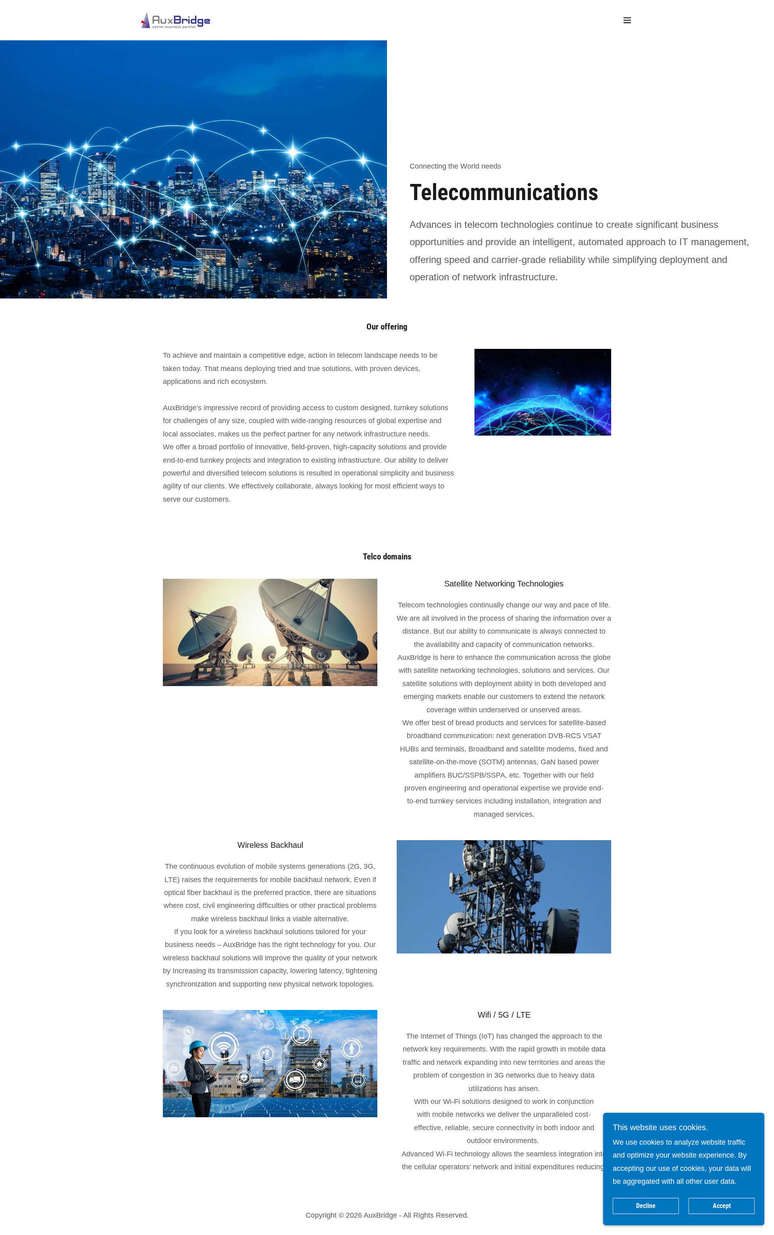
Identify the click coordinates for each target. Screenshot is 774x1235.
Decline (645, 1206)
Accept (722, 1206)
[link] (175, 20)
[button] (627, 20)
